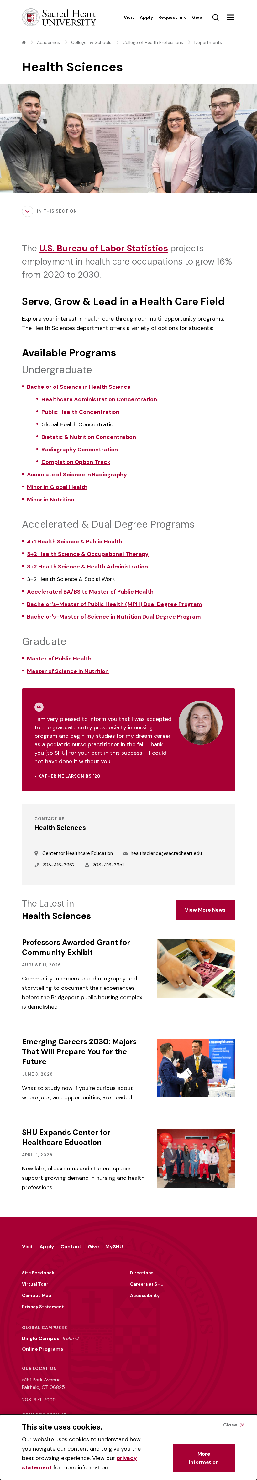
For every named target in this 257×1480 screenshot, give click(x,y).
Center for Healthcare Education (77, 853)
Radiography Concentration (79, 449)
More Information (204, 1458)
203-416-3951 (108, 865)
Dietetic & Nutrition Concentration (88, 437)
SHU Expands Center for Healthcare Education (66, 1137)
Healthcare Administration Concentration (99, 399)
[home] (24, 42)
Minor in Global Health (57, 487)
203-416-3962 (58, 865)
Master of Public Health (59, 658)
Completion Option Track (75, 462)
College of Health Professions (153, 42)
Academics (48, 42)
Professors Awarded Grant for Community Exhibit (76, 947)
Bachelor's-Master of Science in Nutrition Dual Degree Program (114, 616)
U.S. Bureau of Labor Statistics (103, 248)
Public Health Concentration (80, 412)
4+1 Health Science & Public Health (74, 541)
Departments (208, 42)
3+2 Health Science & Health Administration (87, 566)
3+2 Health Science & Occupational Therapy (88, 554)
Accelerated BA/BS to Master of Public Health (90, 591)
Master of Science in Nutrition (68, 671)
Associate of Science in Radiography (77, 474)
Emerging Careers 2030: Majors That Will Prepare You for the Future (79, 1051)
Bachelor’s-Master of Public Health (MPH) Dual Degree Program (114, 604)
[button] (230, 17)
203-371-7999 (39, 1399)
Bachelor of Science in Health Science (79, 387)
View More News (205, 910)
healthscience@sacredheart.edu (166, 853)
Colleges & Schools (91, 42)
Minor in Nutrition (50, 499)
